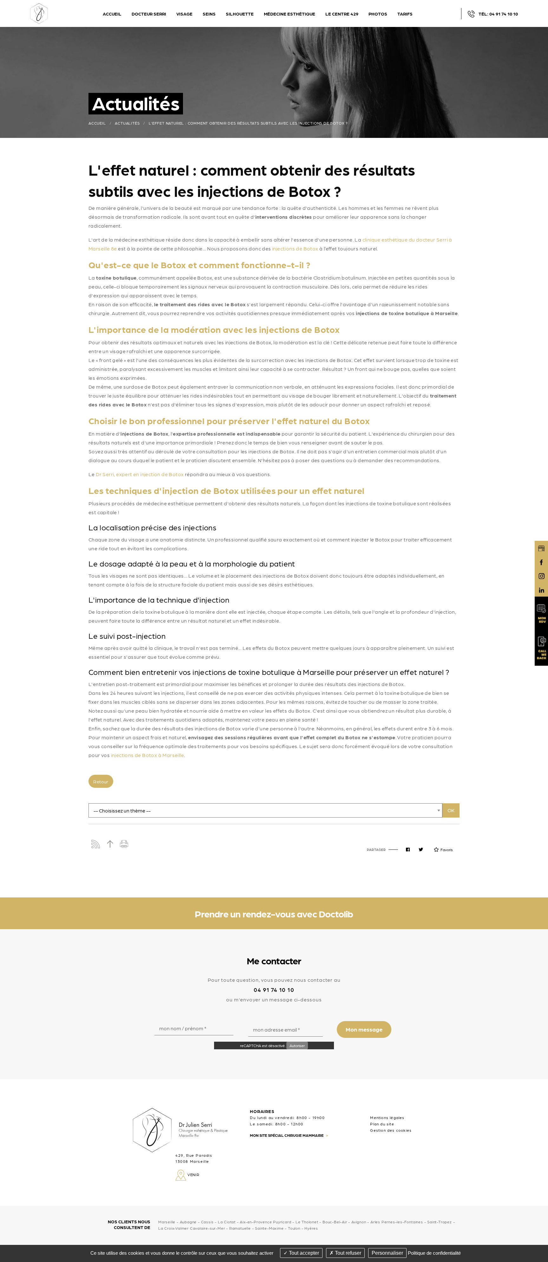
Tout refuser (347, 1253)
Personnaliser (387, 1253)
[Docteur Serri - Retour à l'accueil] (39, 13)
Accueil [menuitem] (112, 13)
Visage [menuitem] (184, 13)
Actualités (127, 123)
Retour (100, 781)
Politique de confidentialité (434, 1253)
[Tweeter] (420, 849)
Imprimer (124, 844)
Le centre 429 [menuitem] (341, 13)
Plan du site (382, 1124)
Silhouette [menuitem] (240, 13)
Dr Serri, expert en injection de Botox (140, 474)
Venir (192, 1174)
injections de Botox (295, 248)
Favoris (446, 849)
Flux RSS (95, 844)
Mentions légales (387, 1117)
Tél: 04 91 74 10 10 (498, 13)
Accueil (97, 123)
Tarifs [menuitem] (405, 13)
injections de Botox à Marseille (147, 755)
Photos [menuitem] (378, 13)
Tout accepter (303, 1253)
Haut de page (110, 844)
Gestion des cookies (391, 1130)
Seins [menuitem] (209, 13)
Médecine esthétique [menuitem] (289, 13)
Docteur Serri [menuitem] (149, 13)
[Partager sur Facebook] (407, 849)
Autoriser (297, 1045)
